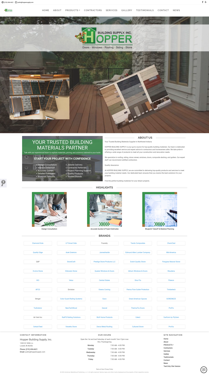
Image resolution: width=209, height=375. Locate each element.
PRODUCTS (71, 10)
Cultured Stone (137, 327)
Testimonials (145, 10)
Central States (104, 280)
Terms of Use (100, 369)
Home (45, 10)
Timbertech (171, 290)
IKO (37, 280)
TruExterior (38, 308)
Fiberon (171, 280)
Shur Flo (138, 280)
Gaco (104, 299)
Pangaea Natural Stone (171, 262)
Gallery (126, 10)
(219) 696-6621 (8, 2)
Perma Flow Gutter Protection (138, 290)
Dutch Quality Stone (138, 262)
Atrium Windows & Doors (137, 271)
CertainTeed (37, 327)
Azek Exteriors (71, 252)
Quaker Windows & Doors (104, 271)
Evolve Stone (38, 271)
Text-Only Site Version (172, 366)
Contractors (93, 10)
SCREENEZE (171, 299)
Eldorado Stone (71, 271)
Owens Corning (104, 290)
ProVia (171, 327)
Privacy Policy (109, 369)
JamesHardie (104, 252)
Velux (71, 280)
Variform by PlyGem (171, 317)
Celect (138, 317)
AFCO (38, 290)
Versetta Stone (71, 327)
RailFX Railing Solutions (71, 317)
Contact (163, 10)
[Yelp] (205, 2)
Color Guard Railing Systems (71, 299)
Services (111, 10)
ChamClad (171, 243)
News (176, 10)
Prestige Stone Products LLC (104, 262)
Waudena (171, 271)
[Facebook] (202, 2)
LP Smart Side (71, 243)
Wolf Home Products (104, 317)
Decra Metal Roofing (104, 327)
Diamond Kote (37, 243)
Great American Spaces (138, 299)
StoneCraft (71, 262)
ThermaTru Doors (138, 308)
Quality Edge (38, 252)
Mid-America (171, 252)
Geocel (104, 308)
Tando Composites (138, 243)
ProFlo (171, 308)
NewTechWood (71, 308)
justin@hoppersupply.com (25, 2)
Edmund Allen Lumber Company (137, 252)
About (57, 10)
